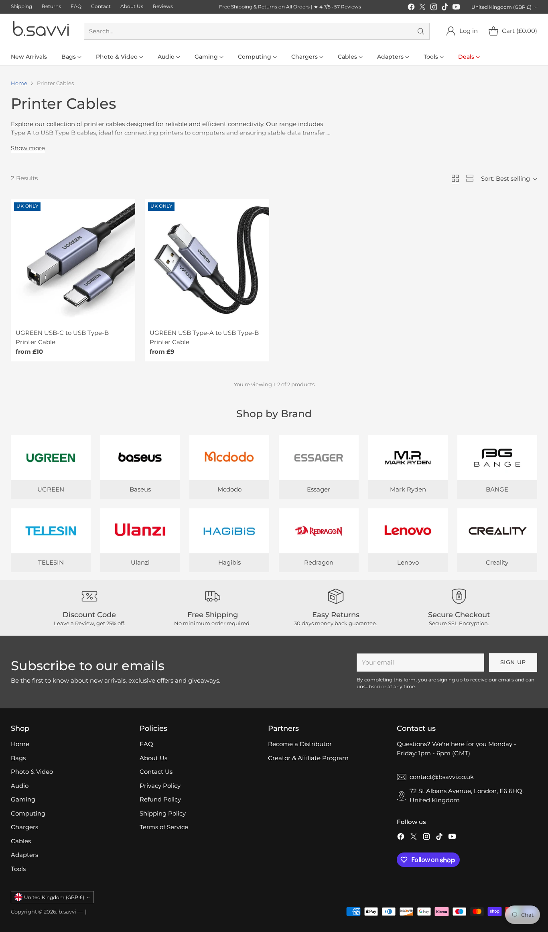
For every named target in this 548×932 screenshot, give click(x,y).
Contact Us (156, 771)
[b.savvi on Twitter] (422, 8)
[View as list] (470, 178)
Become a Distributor (300, 744)
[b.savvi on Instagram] (434, 8)
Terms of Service (164, 827)
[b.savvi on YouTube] (456, 8)
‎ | (85, 911)
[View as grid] (455, 178)
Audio (19, 785)
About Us (153, 758)
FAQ (146, 744)
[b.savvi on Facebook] (411, 8)
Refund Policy (160, 799)
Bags (18, 758)
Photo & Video (32, 771)
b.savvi (67, 911)
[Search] (421, 31)
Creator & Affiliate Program (308, 758)
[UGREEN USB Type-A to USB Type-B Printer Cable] (207, 261)
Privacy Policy (160, 785)
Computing (28, 813)
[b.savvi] (41, 31)
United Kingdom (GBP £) (501, 7)
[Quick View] (125, 209)
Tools (18, 869)
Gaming (23, 799)
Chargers (24, 827)
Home (19, 83)
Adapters (24, 855)
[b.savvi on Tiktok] (445, 8)
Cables (21, 841)
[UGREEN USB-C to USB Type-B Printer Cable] (73, 261)
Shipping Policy (163, 813)
